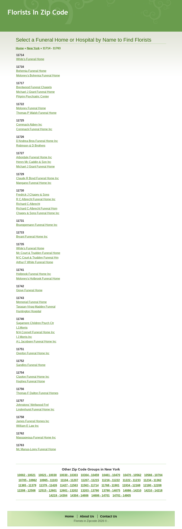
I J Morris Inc (24, 336)
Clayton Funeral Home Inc (32, 376)
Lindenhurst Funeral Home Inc (35, 409)
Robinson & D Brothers (30, 145)
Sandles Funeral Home (31, 364)
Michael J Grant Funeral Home (35, 91)
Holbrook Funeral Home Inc (33, 273)
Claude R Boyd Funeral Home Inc (37, 178)
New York (33, 48)
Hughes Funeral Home (30, 381)
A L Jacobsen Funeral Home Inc (36, 341)
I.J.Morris (22, 327)
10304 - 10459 (90, 475)
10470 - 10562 (132, 475)
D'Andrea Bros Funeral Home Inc (37, 140)
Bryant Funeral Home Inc (32, 236)
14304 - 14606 (79, 495)
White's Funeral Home (30, 59)
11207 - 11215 (90, 480)
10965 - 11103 (49, 480)
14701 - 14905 (122, 495)
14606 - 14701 (100, 495)
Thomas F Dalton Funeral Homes (37, 393)
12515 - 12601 (47, 490)
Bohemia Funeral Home (31, 70)
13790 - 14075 (111, 490)
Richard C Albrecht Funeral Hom (36, 208)
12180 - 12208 (152, 485)
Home (20, 48)
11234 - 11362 (152, 480)
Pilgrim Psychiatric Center (32, 96)
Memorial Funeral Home (31, 302)
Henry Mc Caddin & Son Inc (33, 161)
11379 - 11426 (48, 485)
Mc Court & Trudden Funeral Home (38, 252)
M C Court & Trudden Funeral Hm (37, 257)
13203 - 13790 (90, 490)
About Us (87, 516)
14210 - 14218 (153, 490)
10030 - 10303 (69, 475)
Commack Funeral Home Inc (34, 129)
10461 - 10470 (111, 475)
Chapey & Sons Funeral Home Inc (37, 213)
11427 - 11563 (69, 485)
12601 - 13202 (69, 490)
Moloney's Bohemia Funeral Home (38, 75)
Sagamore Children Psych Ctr (35, 323)
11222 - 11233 (132, 480)
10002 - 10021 (26, 475)
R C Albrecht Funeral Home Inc (35, 199)
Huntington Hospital (28, 311)
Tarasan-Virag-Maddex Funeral (35, 306)
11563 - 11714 (90, 485)
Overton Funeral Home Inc (32, 353)
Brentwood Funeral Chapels (34, 87)
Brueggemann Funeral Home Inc (36, 224)
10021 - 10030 (47, 475)
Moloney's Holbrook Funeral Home (38, 278)
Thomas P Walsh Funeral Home (36, 112)
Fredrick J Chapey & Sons (32, 194)
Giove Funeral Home (29, 290)
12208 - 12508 (26, 490)
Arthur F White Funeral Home (34, 262)
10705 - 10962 (27, 480)
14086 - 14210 (132, 490)
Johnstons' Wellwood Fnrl (32, 404)
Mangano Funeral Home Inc (33, 182)
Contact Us (108, 516)
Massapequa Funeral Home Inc (36, 437)
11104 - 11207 (69, 480)
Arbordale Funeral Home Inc (34, 157)
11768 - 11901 (110, 485)
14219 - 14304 (58, 495)
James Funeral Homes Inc (32, 421)
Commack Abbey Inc (29, 124)
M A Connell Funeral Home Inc (35, 332)
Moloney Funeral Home (31, 108)
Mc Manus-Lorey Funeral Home (36, 449)
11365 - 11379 (27, 485)
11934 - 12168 (131, 485)
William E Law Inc (27, 425)
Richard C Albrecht (28, 203)
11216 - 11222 (111, 480)
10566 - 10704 (153, 475)
